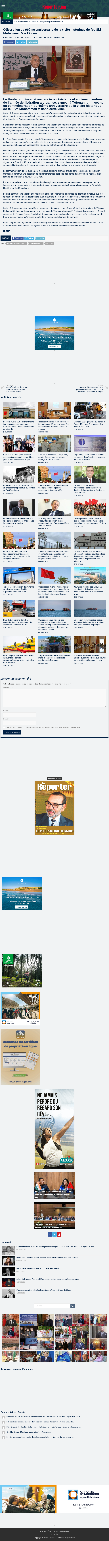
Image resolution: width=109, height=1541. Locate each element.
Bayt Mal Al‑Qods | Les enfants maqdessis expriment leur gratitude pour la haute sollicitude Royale (18, 457)
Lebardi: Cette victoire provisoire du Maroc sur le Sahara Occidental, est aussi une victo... (40, 1422)
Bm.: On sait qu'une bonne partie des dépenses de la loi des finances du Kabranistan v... (40, 1437)
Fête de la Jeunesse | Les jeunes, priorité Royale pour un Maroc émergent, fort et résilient (53, 457)
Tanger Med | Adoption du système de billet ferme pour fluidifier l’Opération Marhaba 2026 (18, 589)
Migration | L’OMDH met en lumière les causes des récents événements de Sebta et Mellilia (89, 457)
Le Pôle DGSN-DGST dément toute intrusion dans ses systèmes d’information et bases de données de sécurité (18, 425)
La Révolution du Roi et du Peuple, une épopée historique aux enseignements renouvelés (53, 487)
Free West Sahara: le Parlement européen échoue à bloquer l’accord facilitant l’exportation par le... (44, 1417)
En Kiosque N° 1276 (54, 778)
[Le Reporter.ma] (54, 6)
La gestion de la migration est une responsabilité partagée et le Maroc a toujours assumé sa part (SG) (89, 622)
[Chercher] (72, 1306)
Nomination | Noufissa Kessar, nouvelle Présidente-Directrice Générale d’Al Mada (47, 1258)
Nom (5, 711)
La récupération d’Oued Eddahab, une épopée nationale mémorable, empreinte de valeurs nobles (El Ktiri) (90, 520)
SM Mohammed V (36, 243)
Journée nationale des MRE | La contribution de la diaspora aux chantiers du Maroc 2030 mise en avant (88, 590)
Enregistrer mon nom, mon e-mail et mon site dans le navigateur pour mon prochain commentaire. (43, 727)
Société (39, 37)
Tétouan (49, 243)
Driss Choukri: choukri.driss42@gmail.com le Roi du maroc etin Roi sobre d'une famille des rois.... (44, 1427)
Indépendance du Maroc (16, 243)
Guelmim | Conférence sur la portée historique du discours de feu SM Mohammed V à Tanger (89, 388)
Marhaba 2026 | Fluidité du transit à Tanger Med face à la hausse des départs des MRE (89, 424)
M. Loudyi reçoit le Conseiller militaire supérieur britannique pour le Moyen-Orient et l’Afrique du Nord (90, 657)
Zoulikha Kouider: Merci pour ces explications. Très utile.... (29, 1432)
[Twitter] (54, 1234)
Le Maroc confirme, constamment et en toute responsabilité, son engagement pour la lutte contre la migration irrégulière (53, 555)
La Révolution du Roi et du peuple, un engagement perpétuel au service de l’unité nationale (19, 487)
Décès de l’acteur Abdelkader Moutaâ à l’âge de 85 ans (37, 1268)
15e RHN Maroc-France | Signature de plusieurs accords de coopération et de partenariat (51, 1225)
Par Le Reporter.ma (12, 37)
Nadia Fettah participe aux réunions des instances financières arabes (17, 388)
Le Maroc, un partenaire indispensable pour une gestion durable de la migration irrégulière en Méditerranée (89, 489)
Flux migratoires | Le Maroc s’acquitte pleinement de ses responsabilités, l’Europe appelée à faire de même (53, 522)
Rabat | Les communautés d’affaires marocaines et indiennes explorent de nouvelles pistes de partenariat (51, 1195)
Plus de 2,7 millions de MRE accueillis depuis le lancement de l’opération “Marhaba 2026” (17, 622)
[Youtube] (59, 1234)
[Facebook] (50, 1234)
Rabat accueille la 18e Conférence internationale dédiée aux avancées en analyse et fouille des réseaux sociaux (53, 425)
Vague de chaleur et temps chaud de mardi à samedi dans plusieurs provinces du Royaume (54, 657)
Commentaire (9, 687)
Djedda (16, 22)
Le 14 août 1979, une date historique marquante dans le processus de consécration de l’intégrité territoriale (16, 555)
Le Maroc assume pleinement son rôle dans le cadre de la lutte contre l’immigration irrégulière (18, 520)
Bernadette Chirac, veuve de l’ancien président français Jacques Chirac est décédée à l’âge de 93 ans (55, 1247)
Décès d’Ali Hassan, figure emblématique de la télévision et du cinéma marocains (47, 1279)
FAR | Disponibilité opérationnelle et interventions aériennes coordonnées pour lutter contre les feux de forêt (18, 659)
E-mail (6, 719)
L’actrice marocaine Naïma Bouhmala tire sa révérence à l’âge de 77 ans (43, 1290)
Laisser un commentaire (55, 37)
